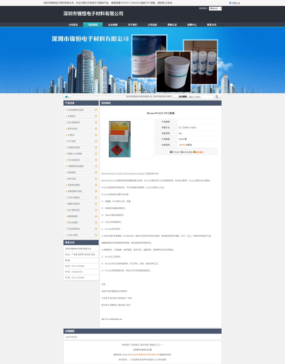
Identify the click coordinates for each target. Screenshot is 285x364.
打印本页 (176, 152)
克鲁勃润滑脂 (74, 185)
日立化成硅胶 (74, 160)
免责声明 (143, 360)
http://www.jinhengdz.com (111, 319)
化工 (181, 127)
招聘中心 (192, 25)
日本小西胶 (73, 235)
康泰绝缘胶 (73, 216)
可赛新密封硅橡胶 (76, 166)
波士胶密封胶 (74, 210)
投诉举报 (144, 345)
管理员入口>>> (156, 345)
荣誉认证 (172, 25)
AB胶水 (193, 127)
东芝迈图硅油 (74, 229)
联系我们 (126, 345)
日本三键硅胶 (74, 197)
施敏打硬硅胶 (74, 204)
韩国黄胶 (72, 172)
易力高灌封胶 (74, 122)
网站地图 (162, 360)
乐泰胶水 (72, 116)
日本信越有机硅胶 (76, 110)
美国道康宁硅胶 (75, 191)
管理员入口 (153, 360)
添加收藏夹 (188, 152)
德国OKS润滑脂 (75, 154)
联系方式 (211, 25)
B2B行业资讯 (71, 337)
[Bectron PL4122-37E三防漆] (127, 138)
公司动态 (152, 25)
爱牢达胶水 (73, 129)
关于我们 (132, 25)
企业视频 (112, 25)
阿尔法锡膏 (73, 223)
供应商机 (93, 25)
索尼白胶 (72, 179)
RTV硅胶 (72, 141)
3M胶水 (71, 135)
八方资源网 (134, 360)
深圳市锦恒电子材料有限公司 (146, 355)
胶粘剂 (186, 127)
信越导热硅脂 (74, 147)
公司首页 (73, 25)
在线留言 (135, 345)
